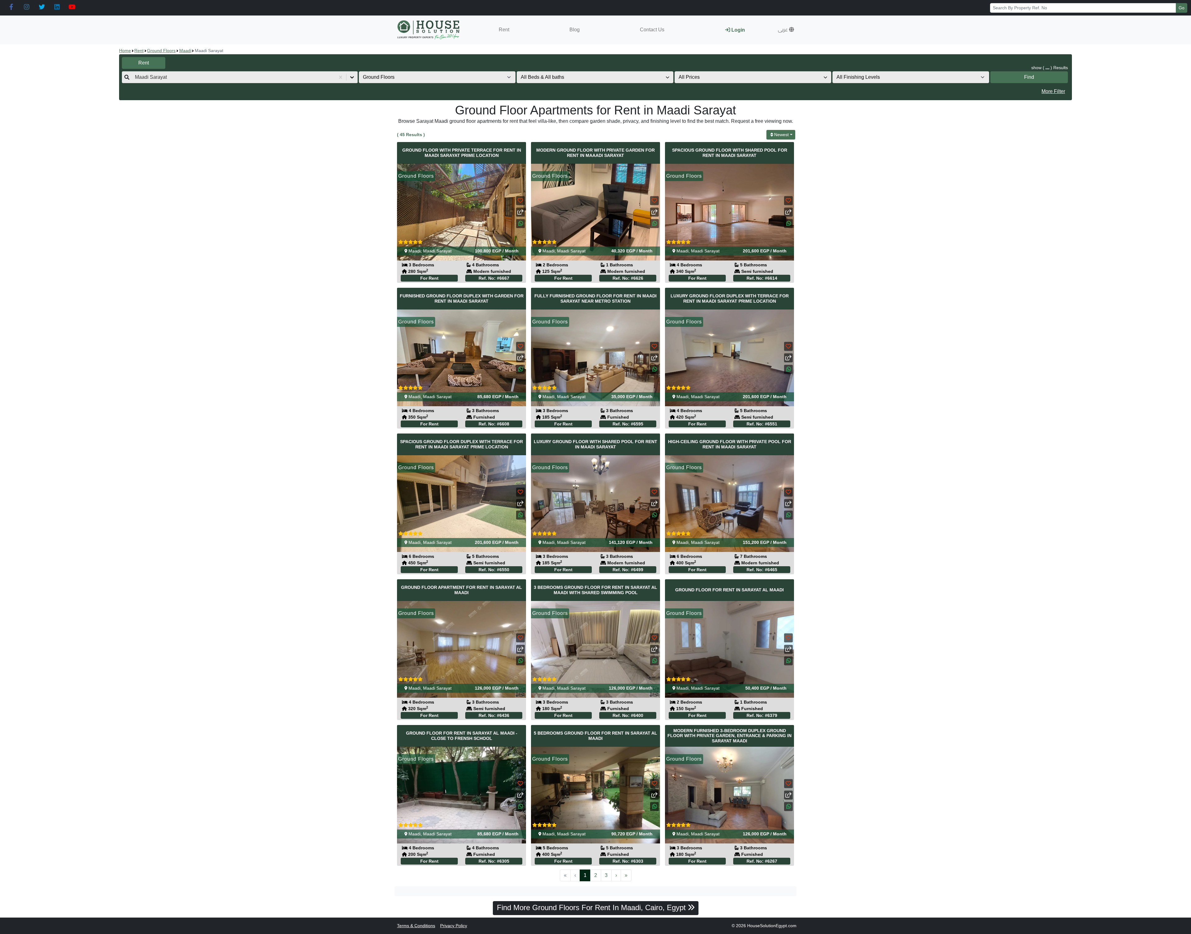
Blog (574, 29)
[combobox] (135, 77)
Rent (504, 29)
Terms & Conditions (416, 925)
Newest (781, 134)
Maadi (185, 50)
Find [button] (1029, 77)
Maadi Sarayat (437, 250)
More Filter (1053, 91)
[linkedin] (57, 7)
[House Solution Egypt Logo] (429, 30)
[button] (785, 30)
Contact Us (652, 29)
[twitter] (41, 7)
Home (125, 50)
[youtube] (72, 7)
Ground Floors (161, 50)
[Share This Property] (520, 212)
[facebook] (11, 7)
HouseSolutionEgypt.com (771, 925)
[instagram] (26, 7)
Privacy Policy (453, 925)
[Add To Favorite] (520, 200)
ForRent (429, 278)
